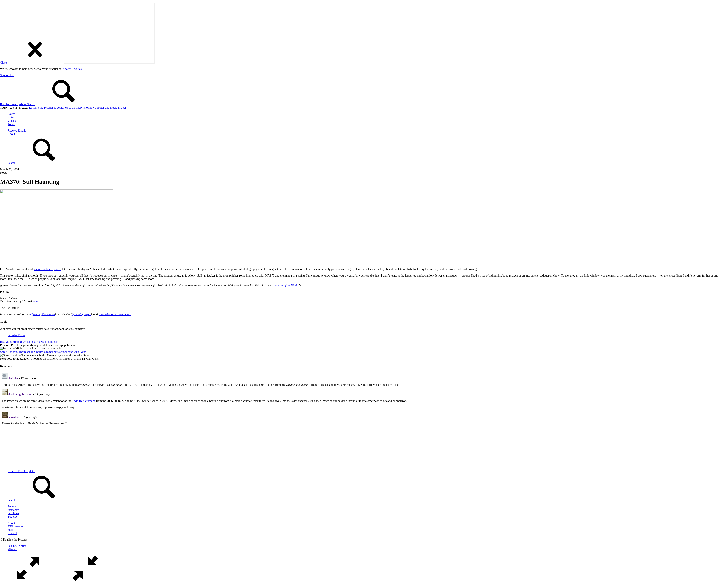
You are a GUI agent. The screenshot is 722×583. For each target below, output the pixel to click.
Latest (11, 114)
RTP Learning (16, 526)
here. (35, 301)
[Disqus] (361, 419)
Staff (10, 529)
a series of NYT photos (47, 269)
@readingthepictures (42, 314)
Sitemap (12, 549)
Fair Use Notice (17, 545)
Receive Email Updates (21, 471)
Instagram (13, 509)
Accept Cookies (72, 68)
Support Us (7, 75)
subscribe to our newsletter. (115, 314)
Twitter (12, 506)
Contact (12, 533)
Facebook (13, 513)
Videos (12, 120)
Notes (11, 117)
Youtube (12, 516)
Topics (11, 124)
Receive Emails (9, 104)
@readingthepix (81, 314)
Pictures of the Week (285, 285)
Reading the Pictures (78, 107)
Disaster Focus (16, 335)
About (23, 104)
